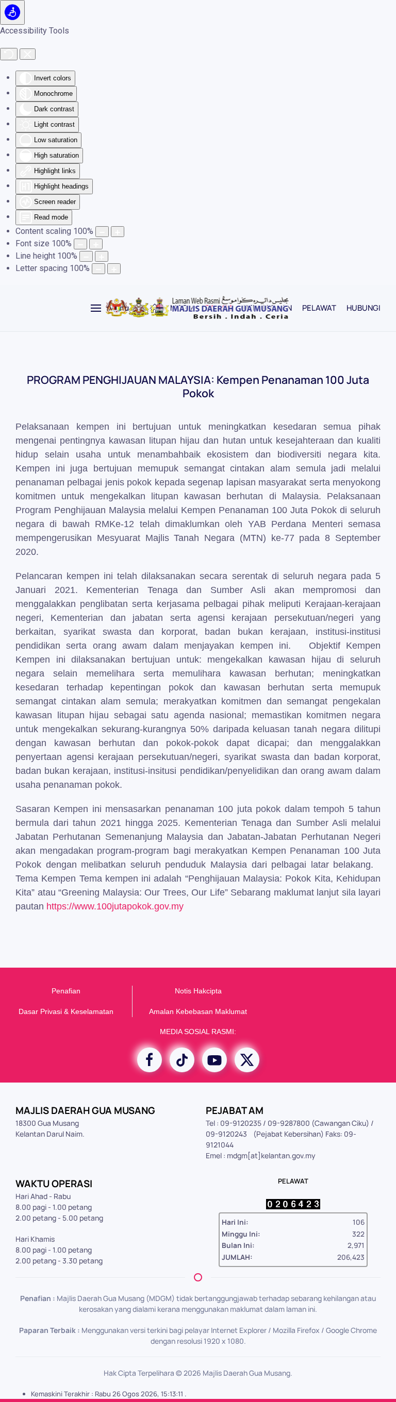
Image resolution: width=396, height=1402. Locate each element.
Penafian (66, 991)
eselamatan (94, 1011)
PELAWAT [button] (319, 307)
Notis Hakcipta (198, 991)
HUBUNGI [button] (363, 307)
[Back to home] (198, 308)
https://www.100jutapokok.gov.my (115, 906)
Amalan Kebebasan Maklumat (198, 1011)
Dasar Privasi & (44, 1011)
